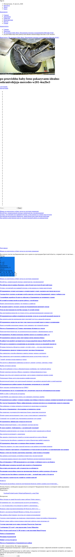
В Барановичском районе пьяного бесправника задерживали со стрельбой (24, 384)
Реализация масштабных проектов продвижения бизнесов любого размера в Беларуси (28, 471)
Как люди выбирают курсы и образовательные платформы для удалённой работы (25, 369)
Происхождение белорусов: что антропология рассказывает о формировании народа (26, 331)
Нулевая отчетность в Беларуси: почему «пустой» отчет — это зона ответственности (26, 347)
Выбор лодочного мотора (8, 365)
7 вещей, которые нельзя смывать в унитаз (13, 359)
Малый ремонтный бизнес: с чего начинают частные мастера (19, 424)
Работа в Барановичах (7, 533)
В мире (6, 23)
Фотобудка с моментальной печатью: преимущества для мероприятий (22, 213)
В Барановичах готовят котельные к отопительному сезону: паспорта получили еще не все (30, 291)
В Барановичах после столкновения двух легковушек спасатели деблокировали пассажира (30, 390)
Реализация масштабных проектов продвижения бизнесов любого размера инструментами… (29, 483)
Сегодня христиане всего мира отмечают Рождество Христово (20, 524)
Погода (6, 21)
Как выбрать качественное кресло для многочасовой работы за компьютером (24, 218)
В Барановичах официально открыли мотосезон (16, 421)
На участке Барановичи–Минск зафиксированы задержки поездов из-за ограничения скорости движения (35, 403)
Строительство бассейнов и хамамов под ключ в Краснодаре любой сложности (25, 440)
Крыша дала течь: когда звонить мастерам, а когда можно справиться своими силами (26, 375)
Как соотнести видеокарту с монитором (12, 434)
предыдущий (4, 88)
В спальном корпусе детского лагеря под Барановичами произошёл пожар (24, 306)
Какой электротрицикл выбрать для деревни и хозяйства (17, 303)
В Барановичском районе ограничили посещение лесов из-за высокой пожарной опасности (30, 316)
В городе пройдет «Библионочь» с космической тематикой (19, 428)
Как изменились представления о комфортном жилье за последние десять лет (24, 356)
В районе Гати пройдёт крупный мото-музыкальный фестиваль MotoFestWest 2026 (27, 341)
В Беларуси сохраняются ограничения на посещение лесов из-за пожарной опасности (28, 344)
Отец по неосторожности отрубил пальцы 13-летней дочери (19, 310)
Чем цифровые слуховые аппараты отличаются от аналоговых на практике (23, 406)
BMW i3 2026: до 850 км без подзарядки (12, 393)
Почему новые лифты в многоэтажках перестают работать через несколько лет (24, 521)
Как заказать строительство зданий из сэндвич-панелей (18, 477)
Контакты (7, 5)
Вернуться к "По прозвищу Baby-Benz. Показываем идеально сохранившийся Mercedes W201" (29, 37)
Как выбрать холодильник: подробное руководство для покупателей (21, 456)
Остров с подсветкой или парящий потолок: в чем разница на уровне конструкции (26, 214)
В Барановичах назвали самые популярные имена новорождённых (22, 338)
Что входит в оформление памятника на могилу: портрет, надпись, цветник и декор (26, 362)
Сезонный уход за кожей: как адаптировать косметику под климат (20, 418)
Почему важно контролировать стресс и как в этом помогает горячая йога (23, 415)
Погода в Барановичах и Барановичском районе (16, 543)
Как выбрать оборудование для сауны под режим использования (20, 515)
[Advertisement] (37, 233)
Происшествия (8, 20)
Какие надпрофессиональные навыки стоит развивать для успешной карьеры (24, 325)
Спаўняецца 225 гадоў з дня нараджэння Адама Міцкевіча (19, 527)
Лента (5, 7)
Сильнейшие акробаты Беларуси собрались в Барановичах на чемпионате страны (27, 297)
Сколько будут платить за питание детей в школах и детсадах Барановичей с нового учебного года (32, 294)
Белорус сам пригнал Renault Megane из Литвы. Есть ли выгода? (20, 512)
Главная (6, 15)
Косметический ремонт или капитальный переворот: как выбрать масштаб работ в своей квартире (31, 381)
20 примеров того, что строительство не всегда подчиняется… (19, 502)
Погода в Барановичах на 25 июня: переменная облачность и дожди (22, 328)
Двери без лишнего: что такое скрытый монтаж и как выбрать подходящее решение (26, 446)
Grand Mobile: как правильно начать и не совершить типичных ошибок (22, 397)
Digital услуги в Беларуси (8, 540)
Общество (7, 18)
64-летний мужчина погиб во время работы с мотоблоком (19, 300)
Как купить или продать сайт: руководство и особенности (19, 468)
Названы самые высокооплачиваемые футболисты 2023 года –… (20, 509)
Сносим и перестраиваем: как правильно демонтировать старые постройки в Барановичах (28, 518)
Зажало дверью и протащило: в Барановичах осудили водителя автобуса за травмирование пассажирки (34, 449)
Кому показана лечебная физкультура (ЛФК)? (14, 387)
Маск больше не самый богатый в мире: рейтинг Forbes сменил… (20, 499)
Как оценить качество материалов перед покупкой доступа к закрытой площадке (25, 319)
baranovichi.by (4, 26)
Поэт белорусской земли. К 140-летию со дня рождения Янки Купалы (23, 530)
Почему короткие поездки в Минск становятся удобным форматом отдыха (23, 372)
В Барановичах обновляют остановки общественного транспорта (21, 443)
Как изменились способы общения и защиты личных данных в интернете (23, 353)
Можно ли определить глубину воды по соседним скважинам (19, 211)
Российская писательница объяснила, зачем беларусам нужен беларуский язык (24, 216)
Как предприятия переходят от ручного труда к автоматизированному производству (26, 313)
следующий (3, 86)
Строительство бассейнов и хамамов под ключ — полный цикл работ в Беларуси (27, 474)
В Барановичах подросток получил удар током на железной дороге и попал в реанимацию (29, 322)
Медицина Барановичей (8, 536)
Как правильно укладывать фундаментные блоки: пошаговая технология (23, 412)
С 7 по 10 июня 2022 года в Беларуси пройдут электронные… (19, 505)
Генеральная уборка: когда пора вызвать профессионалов (18, 378)
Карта (5, 9)
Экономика (7, 16)
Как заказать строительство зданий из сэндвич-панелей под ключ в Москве (23, 437)
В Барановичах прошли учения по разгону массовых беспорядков (22, 350)
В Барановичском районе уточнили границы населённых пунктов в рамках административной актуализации (36, 400)
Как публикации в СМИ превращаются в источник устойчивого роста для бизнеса (27, 462)
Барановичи (4, 12)
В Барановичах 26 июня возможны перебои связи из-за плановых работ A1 (25, 334)
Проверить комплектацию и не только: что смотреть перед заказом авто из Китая (25, 431)
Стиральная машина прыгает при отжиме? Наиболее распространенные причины (25, 459)
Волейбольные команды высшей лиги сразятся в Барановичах (21, 465)
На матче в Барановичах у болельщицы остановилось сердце (20, 409)
